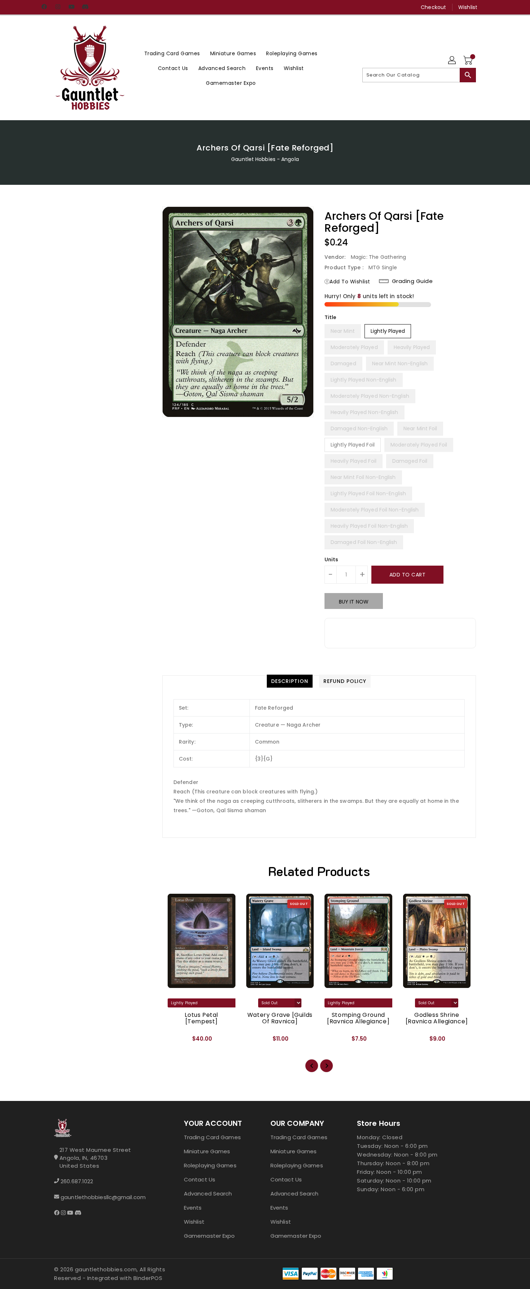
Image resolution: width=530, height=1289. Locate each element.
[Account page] (452, 60)
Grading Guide (412, 281)
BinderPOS (148, 1278)
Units (331, 559)
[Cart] (468, 60)
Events (193, 1207)
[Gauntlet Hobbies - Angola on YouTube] (71, 7)
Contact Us (199, 1179)
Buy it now (353, 601)
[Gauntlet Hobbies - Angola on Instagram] (57, 7)
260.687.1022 (77, 1181)
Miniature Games (207, 1151)
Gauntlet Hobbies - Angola (265, 159)
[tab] (290, 681)
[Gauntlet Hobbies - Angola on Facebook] (44, 7)
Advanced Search (208, 1193)
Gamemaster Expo (209, 1236)
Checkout (433, 7)
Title (330, 317)
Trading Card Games (212, 1137)
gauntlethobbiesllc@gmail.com (103, 1197)
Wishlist (467, 7)
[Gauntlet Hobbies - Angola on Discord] (85, 7)
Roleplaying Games (210, 1165)
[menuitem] (172, 53)
